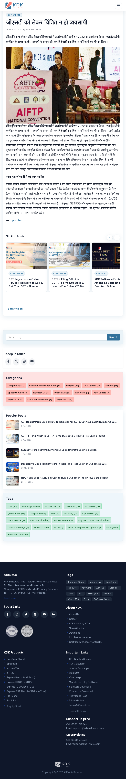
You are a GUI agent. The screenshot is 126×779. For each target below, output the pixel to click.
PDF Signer (93, 593)
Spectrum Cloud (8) (39, 520)
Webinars (74, 672)
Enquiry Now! (14, 706)
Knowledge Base (78, 695)
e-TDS (10, 672)
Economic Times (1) (18, 534)
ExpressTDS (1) (41, 527)
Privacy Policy (76, 700)
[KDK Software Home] (14, 6)
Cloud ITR (114, 588)
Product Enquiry (77, 710)
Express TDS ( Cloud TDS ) (20, 686)
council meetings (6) (18, 527)
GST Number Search (80, 658)
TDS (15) (55, 513)
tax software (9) (16, 520)
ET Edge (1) (112, 527)
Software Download (80, 686)
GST (81, 593)
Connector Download (81, 691)
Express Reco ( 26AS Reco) (21, 677)
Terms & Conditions (80, 705)
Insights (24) (72, 385)
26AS (70, 593)
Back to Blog (15, 308)
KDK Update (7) (102, 392)
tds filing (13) (70, 513)
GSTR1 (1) (58, 527)
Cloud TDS (73, 599)
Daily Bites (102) (16, 385)
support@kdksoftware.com (88, 728)
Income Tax (95, 582)
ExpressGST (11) (90, 513)
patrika (17, 220)
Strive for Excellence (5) (39, 399)
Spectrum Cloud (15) (18, 392)
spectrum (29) (72, 506)
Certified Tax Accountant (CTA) (85, 641)
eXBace (107, 593)
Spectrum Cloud (76, 582)
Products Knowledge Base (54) (45, 385)
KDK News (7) (82, 392)
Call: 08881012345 (76, 724)
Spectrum (111, 582)
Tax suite (72, 588)
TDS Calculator (77, 663)
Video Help (75, 677)
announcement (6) (64, 520)
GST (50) (12, 506)
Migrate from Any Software (83, 681)
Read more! (10, 598)
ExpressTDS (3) (64, 399)
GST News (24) (92, 506)
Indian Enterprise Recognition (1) (85, 527)
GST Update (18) (92, 385)
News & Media (76, 628)
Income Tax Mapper (79, 668)
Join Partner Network (80, 637)
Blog (86, 599)
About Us (74, 614)
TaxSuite (11, 700)
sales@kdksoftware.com (86, 743)
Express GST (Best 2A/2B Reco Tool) (26, 691)
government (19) (16, 513)
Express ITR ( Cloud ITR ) (19, 681)
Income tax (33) (53, 506)
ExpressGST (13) (41, 392)
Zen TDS (100, 588)
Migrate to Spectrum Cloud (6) (93, 520)
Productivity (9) (62, 392)
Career (72, 618)
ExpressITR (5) (15, 399)
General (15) (111, 385)
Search (113, 337)
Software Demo (102, 599)
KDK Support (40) (31, 506)
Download (74, 632)
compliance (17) (38, 513)
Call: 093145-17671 (76, 739)
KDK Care (86, 588)
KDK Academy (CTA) (80, 623)
